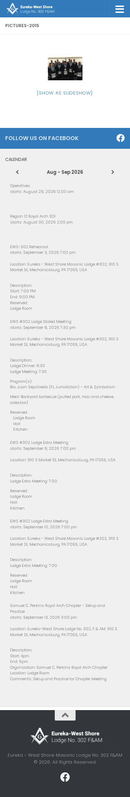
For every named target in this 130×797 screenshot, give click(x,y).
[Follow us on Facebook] (120, 138)
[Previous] (17, 172)
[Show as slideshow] (65, 93)
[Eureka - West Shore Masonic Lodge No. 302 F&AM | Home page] (38, 9)
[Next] (113, 172)
